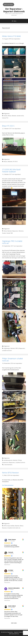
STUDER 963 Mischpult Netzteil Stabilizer (11, 170)
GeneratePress (15, 633)
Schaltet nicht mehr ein (13, 528)
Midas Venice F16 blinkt (11, 36)
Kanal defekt (10, 526)
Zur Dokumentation (7, 485)
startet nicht (20, 115)
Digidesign (7, 348)
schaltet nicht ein (7, 350)
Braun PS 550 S (8, 126)
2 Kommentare (8, 464)
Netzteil (14, 115)
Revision (21, 231)
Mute (5, 231)
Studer (4, 233)
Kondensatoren (8, 460)
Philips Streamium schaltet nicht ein (12, 359)
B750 (5, 526)
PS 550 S (15, 161)
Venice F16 (5, 118)
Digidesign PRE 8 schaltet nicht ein (12, 242)
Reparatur (15, 231)
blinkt (5, 115)
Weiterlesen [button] (7, 564)
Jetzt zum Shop (8, 4)
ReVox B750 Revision (10, 472)
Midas (9, 115)
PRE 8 (17, 348)
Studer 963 (10, 233)
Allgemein (7, 113)
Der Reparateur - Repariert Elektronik (14, 10)
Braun (5, 161)
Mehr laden (14, 623)
